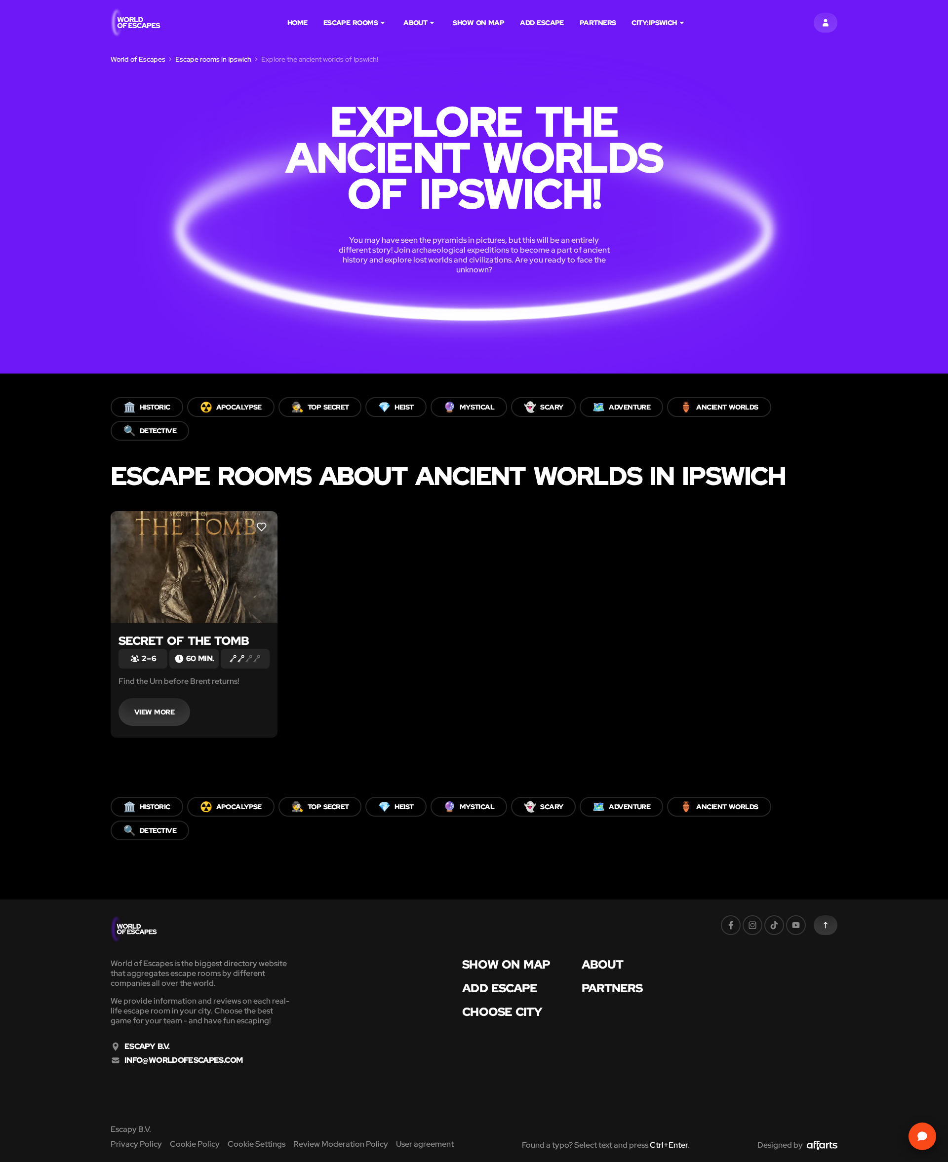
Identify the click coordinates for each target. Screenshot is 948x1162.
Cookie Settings (256, 1144)
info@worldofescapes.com (183, 1060)
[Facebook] (731, 925)
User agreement (425, 1144)
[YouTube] (796, 925)
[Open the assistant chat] (922, 1136)
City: (654, 22)
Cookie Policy (195, 1144)
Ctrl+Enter (669, 1145)
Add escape (542, 23)
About (415, 22)
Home (297, 23)
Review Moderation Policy (340, 1144)
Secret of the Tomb (183, 640)
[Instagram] (752, 925)
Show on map (478, 23)
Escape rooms (350, 22)
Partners (598, 23)
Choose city (502, 1012)
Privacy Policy (136, 1144)
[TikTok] (774, 925)
